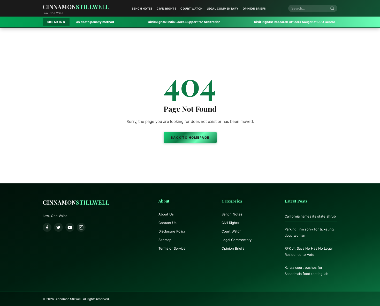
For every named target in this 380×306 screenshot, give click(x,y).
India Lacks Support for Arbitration (167, 22)
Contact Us (167, 223)
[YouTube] (69, 227)
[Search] (332, 8)
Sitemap (164, 240)
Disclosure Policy (172, 231)
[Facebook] (47, 227)
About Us (166, 214)
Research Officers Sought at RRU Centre (278, 22)
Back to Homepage (190, 137)
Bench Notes (142, 8)
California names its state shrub (310, 216)
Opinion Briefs (254, 8)
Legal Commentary (223, 8)
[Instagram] (81, 227)
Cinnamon (76, 7)
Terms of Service (172, 248)
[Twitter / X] (58, 227)
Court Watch (191, 8)
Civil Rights (166, 8)
